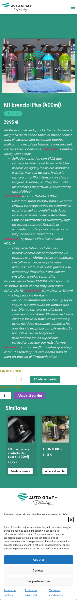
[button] (71, 520)
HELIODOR (12, 196)
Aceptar (38, 559)
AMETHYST (32, 291)
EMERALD (12, 239)
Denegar (38, 570)
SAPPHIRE (50, 149)
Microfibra (12, 347)
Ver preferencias (38, 581)
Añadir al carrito (45, 379)
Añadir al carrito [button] (20, 471)
